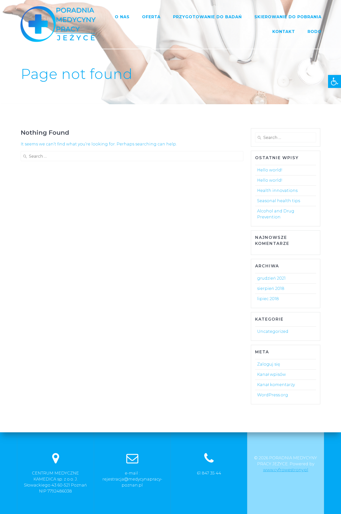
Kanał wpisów (271, 374)
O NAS (122, 16)
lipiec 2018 (268, 298)
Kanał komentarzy (276, 384)
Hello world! (269, 170)
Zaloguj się (268, 364)
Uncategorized (272, 331)
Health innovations (277, 190)
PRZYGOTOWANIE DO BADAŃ (207, 16)
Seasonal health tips (278, 200)
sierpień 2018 (270, 288)
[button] (334, 81)
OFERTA (151, 16)
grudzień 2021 (271, 278)
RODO (315, 31)
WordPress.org (272, 395)
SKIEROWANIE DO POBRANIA (288, 16)
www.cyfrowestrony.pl (285, 470)
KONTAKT (283, 31)
